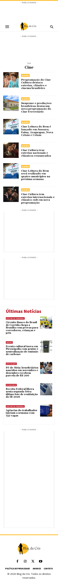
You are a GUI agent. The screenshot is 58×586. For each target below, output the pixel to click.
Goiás (25, 75)
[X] (33, 561)
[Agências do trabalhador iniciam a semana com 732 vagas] (46, 411)
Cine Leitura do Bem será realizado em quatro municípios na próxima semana (35, 175)
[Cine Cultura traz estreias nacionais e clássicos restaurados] (11, 150)
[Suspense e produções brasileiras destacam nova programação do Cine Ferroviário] (11, 103)
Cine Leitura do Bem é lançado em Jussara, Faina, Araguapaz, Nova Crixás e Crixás (37, 131)
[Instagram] (25, 561)
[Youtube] (40, 561)
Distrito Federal (15, 318)
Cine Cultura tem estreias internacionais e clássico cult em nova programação (38, 198)
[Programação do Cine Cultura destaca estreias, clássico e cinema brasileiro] (11, 80)
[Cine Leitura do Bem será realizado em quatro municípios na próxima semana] (11, 171)
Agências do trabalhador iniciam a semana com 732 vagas (21, 413)
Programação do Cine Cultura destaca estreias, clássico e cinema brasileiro (36, 84)
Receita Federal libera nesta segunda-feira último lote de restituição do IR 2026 (22, 393)
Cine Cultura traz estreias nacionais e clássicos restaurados (36, 153)
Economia (11, 385)
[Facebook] (17, 561)
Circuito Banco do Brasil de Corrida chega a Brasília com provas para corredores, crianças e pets (22, 328)
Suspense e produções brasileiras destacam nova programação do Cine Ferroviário (36, 107)
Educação (11, 364)
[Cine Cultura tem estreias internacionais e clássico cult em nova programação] (11, 194)
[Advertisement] (29, 12)
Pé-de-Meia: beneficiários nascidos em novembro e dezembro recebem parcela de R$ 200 (22, 371)
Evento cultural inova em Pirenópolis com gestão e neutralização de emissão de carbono (22, 350)
